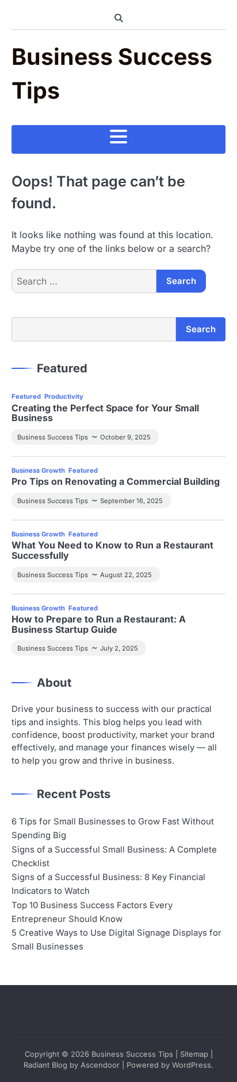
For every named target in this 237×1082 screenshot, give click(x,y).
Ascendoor (100, 1065)
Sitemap (194, 1054)
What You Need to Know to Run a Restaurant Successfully (112, 550)
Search (201, 329)
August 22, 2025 (126, 575)
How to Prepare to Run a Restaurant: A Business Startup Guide (99, 624)
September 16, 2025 (131, 501)
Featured (26, 396)
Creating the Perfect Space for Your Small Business (105, 413)
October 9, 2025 (125, 437)
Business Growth (38, 470)
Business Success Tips (52, 437)
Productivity (63, 396)
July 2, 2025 (119, 648)
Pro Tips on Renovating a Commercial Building (116, 482)
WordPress (191, 1065)
